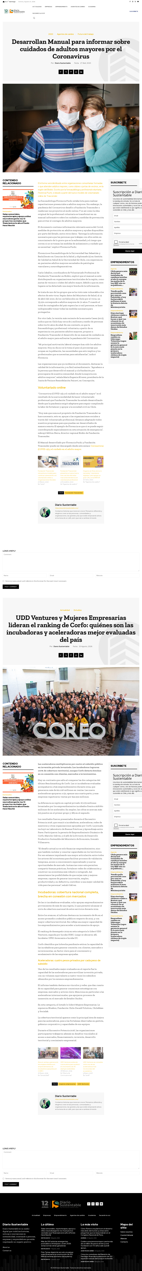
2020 (50, 34)
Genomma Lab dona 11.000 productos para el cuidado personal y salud (106, 539)
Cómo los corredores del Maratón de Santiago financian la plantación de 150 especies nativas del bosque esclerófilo (97, 1256)
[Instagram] (132, 1)
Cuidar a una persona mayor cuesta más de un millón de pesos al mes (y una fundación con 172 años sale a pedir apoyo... (97, 1244)
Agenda (113, 269)
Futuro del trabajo (86, 34)
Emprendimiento (117, 288)
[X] (135, 1)
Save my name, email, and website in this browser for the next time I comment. (36, 581)
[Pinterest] (71, 72)
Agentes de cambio (65, 34)
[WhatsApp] (76, 72)
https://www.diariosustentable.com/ (66, 508)
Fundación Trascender (74, 493)
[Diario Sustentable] (46, 512)
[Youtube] (138, 1)
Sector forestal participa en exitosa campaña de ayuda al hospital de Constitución (35, 539)
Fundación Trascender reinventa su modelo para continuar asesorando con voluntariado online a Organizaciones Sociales (47, 475)
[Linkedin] (81, 72)
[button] (34, 18)
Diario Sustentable (63, 63)
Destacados (7, 211)
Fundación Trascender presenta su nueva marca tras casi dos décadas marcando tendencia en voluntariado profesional (69, 475)
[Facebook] (130, 1)
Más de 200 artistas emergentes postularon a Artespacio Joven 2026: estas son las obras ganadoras (56, 1243)
